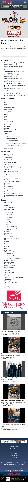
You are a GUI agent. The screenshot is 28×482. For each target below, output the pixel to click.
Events (6, 114)
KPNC (6, 248)
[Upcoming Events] (14, 322)
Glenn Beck (7, 169)
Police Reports (8, 126)
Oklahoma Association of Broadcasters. (16, 471)
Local (5, 119)
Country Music (11, 113)
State (5, 147)
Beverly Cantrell (8, 154)
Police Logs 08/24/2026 (10, 64)
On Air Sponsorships (12, 226)
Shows (6, 133)
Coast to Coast (8, 176)
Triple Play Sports (9, 164)
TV (5, 284)
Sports (6, 135)
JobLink (6, 116)
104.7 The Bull (8, 202)
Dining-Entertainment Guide (11, 238)
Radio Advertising (12, 228)
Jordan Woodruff (8, 157)
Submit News (7, 270)
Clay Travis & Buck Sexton (11, 171)
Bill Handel (7, 183)
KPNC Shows (7, 250)
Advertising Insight (9, 101)
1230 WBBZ (7, 205)
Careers (6, 106)
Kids (5, 118)
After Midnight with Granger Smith (13, 193)
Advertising (10, 212)
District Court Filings (9, 107)
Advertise (6, 211)
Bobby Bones (8, 190)
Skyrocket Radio (18, 468)
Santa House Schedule (10, 130)
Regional (6, 128)
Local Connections (12, 224)
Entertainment (8, 109)
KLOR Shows (7, 246)
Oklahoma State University (14, 140)
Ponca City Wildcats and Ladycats (16, 143)
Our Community (8, 253)
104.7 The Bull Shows (9, 204)
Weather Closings (9, 288)
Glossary (9, 221)
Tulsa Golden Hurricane (13, 145)
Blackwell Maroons (9, 233)
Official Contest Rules (10, 252)
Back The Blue (11, 255)
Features (6, 241)
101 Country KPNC (9, 159)
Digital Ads (10, 217)
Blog (5, 104)
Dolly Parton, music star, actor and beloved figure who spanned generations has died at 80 (15, 71)
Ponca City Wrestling (9, 265)
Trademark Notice (9, 279)
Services (9, 229)
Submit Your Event (9, 272)
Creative (9, 216)
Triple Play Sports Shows (11, 282)
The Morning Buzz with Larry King (13, 168)
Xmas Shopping (8, 148)
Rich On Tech (7, 180)
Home (6, 243)
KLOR (5, 245)
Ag (5, 102)
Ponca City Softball (9, 262)
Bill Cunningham (8, 186)
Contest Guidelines (9, 236)
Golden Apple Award (12, 257)
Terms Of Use (8, 276)
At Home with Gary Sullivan (11, 178)
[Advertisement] (14, 6)
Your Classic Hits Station (10, 162)
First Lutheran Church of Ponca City (13, 195)
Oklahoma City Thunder (13, 136)
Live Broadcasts (11, 223)
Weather (6, 286)
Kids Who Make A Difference (15, 258)
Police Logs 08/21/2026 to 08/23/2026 (14, 95)
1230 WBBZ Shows (9, 209)
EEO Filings (14, 453)
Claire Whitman (8, 191)
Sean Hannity (7, 173)
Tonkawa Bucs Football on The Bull (13, 277)
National (6, 123)
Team (5, 274)
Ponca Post (10, 121)
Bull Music (7, 197)
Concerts (9, 111)
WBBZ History (11, 207)
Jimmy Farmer (8, 156)
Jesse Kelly (7, 174)
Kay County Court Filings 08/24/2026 (14, 63)
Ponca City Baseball (9, 260)
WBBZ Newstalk (8, 188)
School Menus (8, 131)
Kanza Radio (7, 185)
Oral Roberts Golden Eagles (14, 142)
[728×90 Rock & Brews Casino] (14, 474)
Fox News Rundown (9, 166)
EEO (5, 240)
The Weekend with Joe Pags (12, 181)
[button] (25, 2)
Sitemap (6, 269)
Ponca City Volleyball (9, 264)
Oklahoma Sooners (12, 138)
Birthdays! (7, 231)
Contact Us (7, 235)
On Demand (7, 124)
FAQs (8, 219)
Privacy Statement (9, 267)
